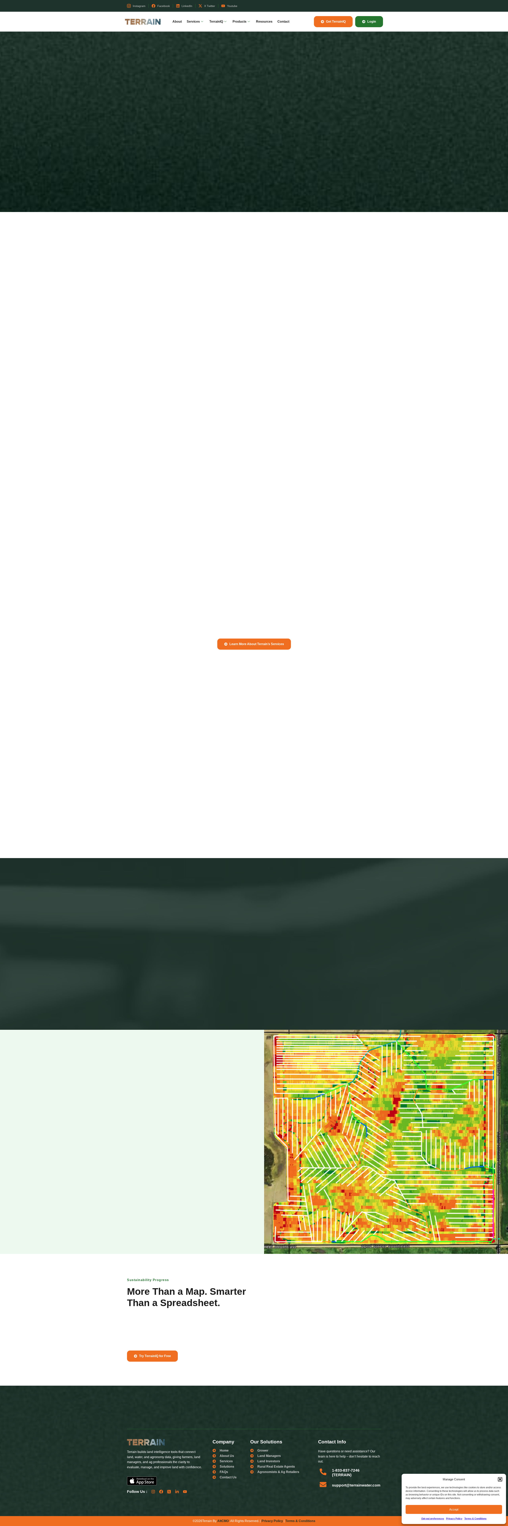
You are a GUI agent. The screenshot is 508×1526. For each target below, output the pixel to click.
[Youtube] (185, 1492)
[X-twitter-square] (169, 1492)
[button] (500, 1479)
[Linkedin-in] (177, 1492)
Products (239, 21)
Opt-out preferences (432, 1518)
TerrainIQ (216, 21)
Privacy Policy (454, 1518)
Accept (453, 1509)
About (177, 21)
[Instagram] (153, 1492)
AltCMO (223, 1521)
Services (193, 21)
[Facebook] (161, 1492)
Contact (283, 21)
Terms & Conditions (475, 1518)
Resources (264, 21)
